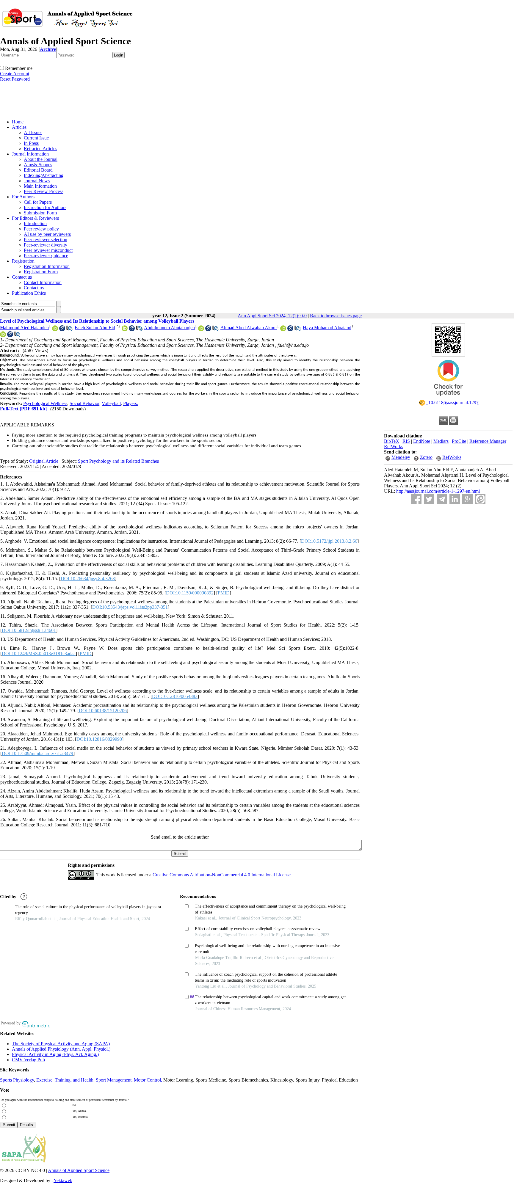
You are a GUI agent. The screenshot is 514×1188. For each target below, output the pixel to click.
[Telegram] (442, 499)
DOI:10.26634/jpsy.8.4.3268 (88, 578)
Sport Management (113, 1079)
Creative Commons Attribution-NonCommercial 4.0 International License (222, 874)
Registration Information (47, 266)
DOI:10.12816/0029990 (99, 739)
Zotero (426, 457)
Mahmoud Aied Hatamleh (24, 327)
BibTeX (391, 441)
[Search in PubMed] (69, 329)
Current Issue (36, 137)
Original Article (43, 461)
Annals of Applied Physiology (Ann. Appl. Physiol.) (61, 1049)
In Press (31, 143)
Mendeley (400, 457)
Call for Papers (38, 202)
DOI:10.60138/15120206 (103, 710)
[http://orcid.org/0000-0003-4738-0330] (125, 329)
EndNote (421, 441)
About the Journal (40, 159)
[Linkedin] (454, 499)
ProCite (459, 441)
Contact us (22, 277)
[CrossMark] (448, 397)
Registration (23, 260)
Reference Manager (487, 441)
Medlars (441, 441)
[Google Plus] (467, 499)
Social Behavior (84, 403)
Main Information (40, 186)
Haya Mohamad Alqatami (327, 327)
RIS (406, 441)
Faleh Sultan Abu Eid (95, 327)
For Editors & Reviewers (35, 218)
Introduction (35, 223)
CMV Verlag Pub (28, 1059)
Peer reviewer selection (45, 239)
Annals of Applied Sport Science (78, 1170)
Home (17, 121)
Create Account (14, 73)
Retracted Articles (40, 148)
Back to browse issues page (336, 315)
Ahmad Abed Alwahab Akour (248, 327)
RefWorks (393, 446)
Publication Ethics (29, 293)
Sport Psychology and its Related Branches (118, 461)
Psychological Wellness (45, 403)
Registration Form (41, 271)
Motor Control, (148, 1079)
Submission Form (40, 212)
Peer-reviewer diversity (45, 244)
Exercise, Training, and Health (64, 1079)
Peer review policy (41, 228)
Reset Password (15, 78)
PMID (224, 592)
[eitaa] (480, 499)
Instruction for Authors (45, 207)
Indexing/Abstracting (43, 175)
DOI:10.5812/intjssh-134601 (29, 630)
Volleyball (111, 403)
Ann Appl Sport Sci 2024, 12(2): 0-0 (272, 315)
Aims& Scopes (38, 164)
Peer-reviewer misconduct (48, 250)
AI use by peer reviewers (47, 234)
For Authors (23, 196)
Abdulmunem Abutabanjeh (169, 327)
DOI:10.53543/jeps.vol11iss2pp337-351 (130, 607)
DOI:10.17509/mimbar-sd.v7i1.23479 (37, 753)
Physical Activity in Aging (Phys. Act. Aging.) (55, 1054)
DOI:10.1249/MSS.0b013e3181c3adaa (39, 653)
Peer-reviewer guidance (46, 255)
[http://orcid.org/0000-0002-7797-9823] (201, 329)
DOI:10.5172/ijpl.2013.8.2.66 (329, 541)
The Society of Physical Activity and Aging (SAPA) (61, 1043)
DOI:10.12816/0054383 (175, 696)
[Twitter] (429, 499)
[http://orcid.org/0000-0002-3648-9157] (55, 329)
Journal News (37, 180)
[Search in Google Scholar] (62, 329)
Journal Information (30, 153)
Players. (130, 403)
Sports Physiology (17, 1079)
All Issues (33, 132)
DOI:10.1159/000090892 (190, 592)
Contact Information (43, 282)
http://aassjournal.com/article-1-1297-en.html (438, 491)
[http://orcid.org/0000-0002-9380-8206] (283, 329)
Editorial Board (38, 169)
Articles (19, 127)
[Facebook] (416, 499)
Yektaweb (63, 1180)
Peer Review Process (43, 191)
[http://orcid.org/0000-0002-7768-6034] (3, 335)
